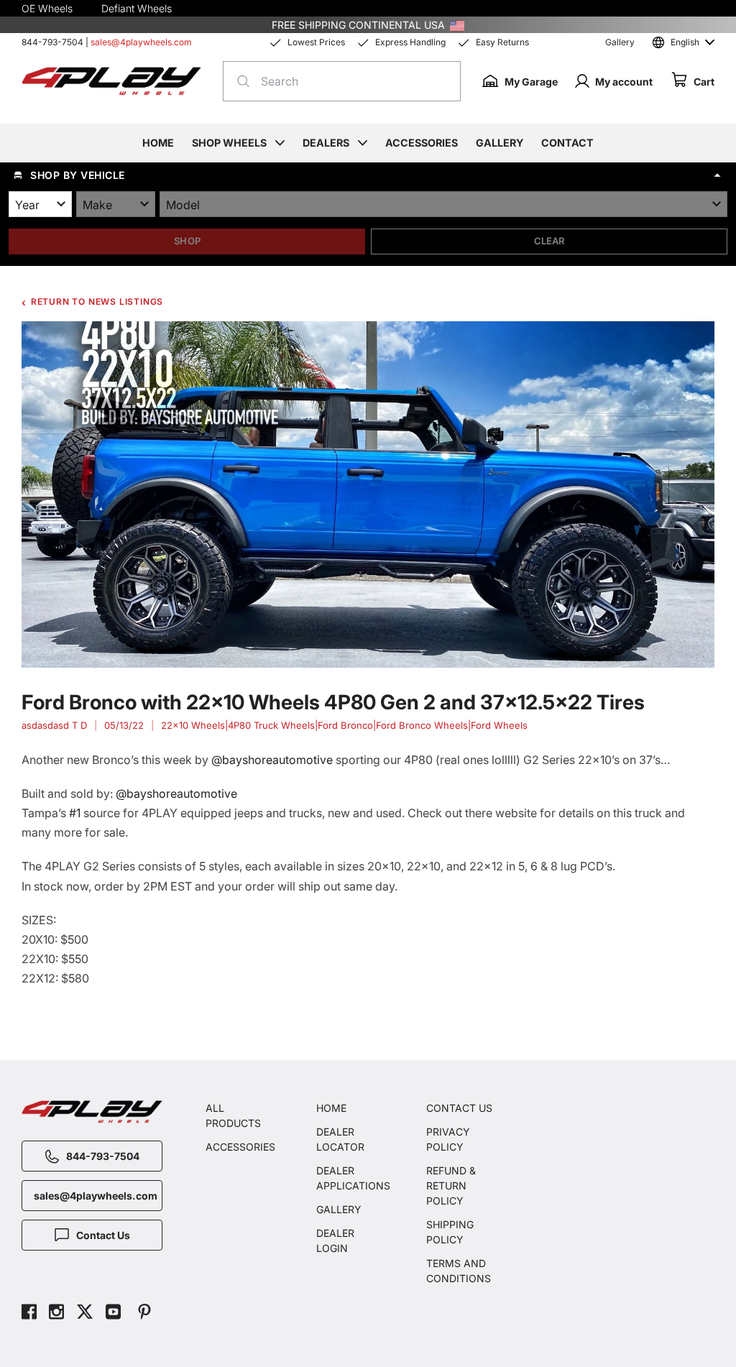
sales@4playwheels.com (141, 42)
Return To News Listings (97, 301)
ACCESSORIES (239, 1147)
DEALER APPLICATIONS (350, 1178)
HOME (331, 1108)
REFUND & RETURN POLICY (451, 1185)
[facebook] (29, 1313)
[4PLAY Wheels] (111, 81)
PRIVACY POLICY (448, 1139)
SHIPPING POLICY (450, 1232)
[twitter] (84, 1313)
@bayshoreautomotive (272, 759)
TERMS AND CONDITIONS (458, 1270)
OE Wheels (47, 8)
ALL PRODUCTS (233, 1115)
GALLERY (339, 1209)
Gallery (620, 42)
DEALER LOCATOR (340, 1139)
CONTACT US (459, 1108)
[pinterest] (144, 1313)
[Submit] (239, 81)
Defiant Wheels (136, 8)
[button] (368, 175)
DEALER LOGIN (335, 1240)
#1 (74, 813)
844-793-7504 (52, 42)
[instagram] (56, 1313)
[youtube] (113, 1313)
